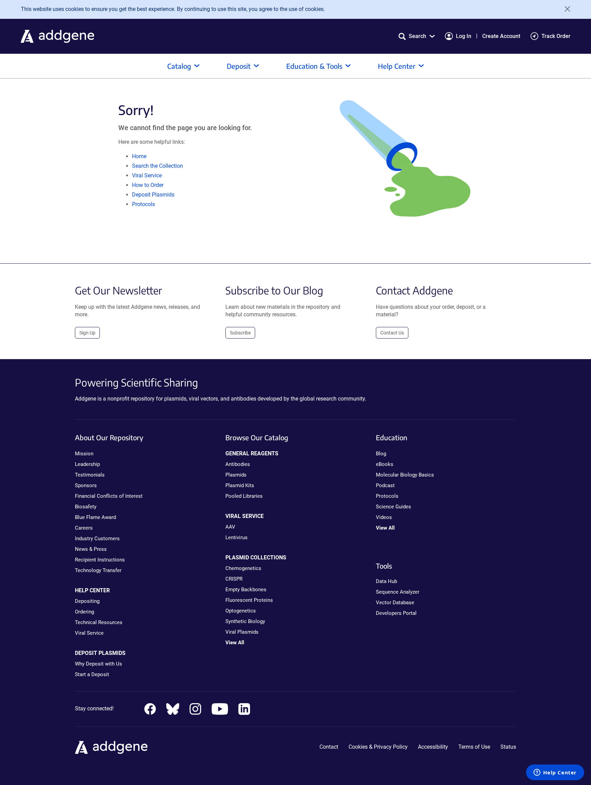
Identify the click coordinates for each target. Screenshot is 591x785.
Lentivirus (236, 537)
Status (508, 747)
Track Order (555, 36)
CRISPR (233, 579)
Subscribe (240, 332)
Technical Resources (98, 622)
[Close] (565, 8)
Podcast (385, 485)
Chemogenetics (243, 568)
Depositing (87, 601)
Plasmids (236, 475)
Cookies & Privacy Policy (378, 747)
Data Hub (386, 581)
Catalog (179, 66)
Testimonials (90, 475)
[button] (416, 36)
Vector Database (395, 602)
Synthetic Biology (245, 621)
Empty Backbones (245, 589)
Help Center (397, 66)
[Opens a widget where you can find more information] (555, 773)
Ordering (84, 612)
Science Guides (393, 507)
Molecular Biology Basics (405, 475)
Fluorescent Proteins (249, 600)
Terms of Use (474, 747)
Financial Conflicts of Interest (109, 496)
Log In (463, 36)
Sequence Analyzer (397, 592)
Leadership (87, 464)
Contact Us (392, 332)
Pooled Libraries (244, 496)
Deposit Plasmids (153, 194)
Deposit (239, 66)
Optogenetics (240, 611)
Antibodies (237, 464)
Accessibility (433, 747)
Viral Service (147, 175)
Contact (328, 747)
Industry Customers (97, 538)
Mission (84, 454)
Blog (381, 454)
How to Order (147, 185)
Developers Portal (396, 613)
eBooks (384, 464)
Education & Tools (314, 66)
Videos (384, 517)
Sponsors (86, 485)
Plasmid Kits (239, 485)
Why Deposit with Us (98, 664)
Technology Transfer (98, 570)
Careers (84, 528)
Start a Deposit (92, 674)
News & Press (91, 549)
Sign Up (87, 332)
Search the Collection (157, 166)
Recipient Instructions (100, 560)
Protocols (143, 204)
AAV (230, 527)
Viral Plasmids (242, 632)
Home (139, 156)
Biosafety (85, 507)
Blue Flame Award (95, 517)
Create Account (501, 36)
